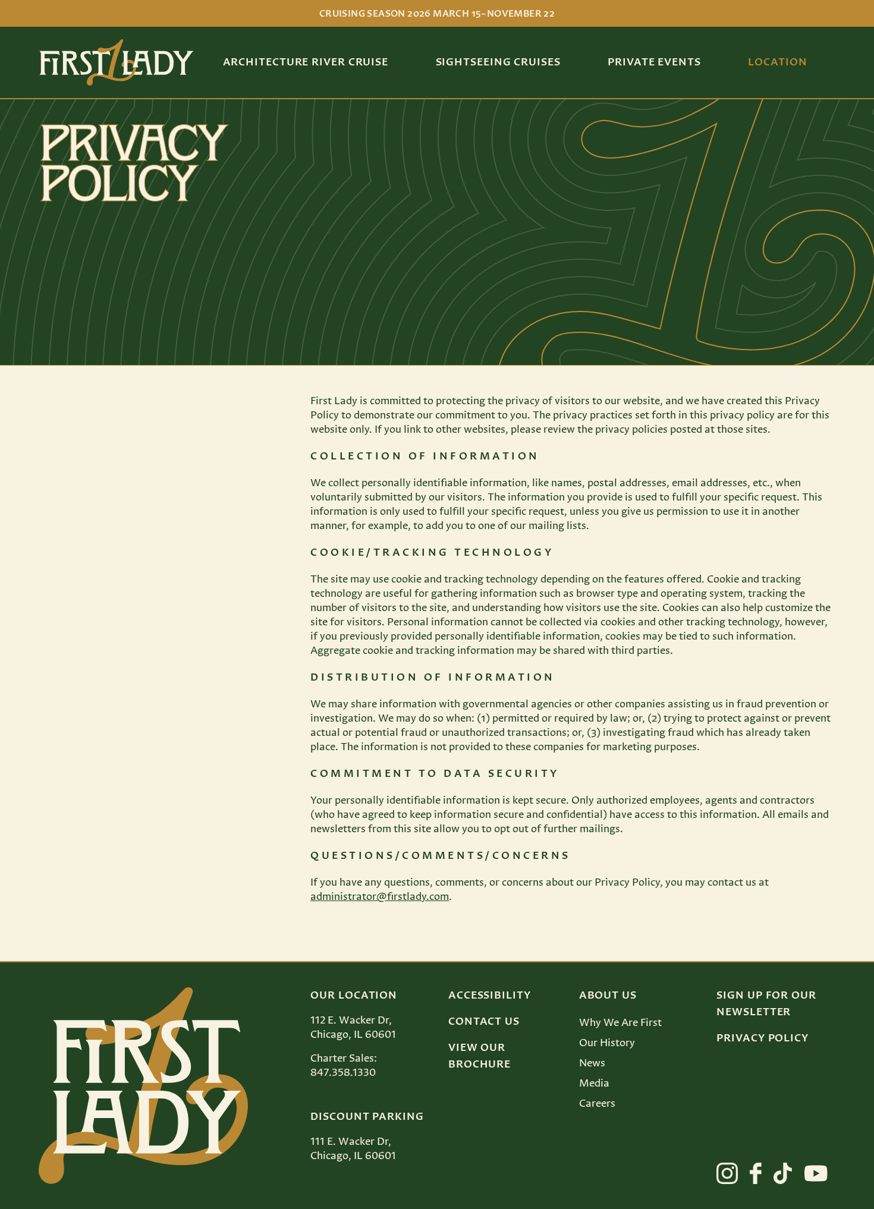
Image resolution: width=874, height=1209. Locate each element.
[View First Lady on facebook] (756, 1173)
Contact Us (484, 1021)
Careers (597, 1103)
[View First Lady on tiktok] (783, 1173)
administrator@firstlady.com (379, 897)
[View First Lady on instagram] (727, 1173)
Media (594, 1083)
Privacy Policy (762, 1038)
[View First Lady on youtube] (816, 1173)
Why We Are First (620, 1023)
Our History (607, 1043)
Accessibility (489, 995)
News (592, 1063)
